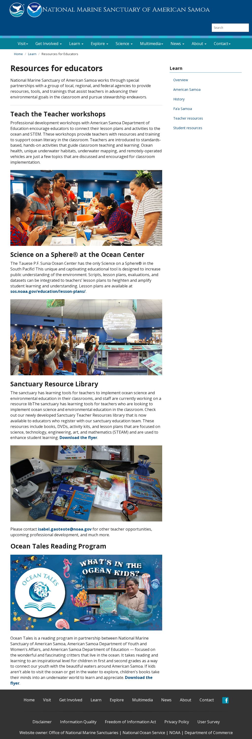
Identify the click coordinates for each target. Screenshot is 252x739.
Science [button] (123, 43)
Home (18, 54)
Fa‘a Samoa (182, 108)
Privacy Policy (176, 721)
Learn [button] (75, 43)
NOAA (174, 732)
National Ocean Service (144, 732)
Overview (180, 80)
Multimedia (142, 700)
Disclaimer (42, 721)
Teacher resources (188, 118)
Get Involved (70, 700)
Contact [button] (221, 43)
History (179, 99)
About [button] (198, 43)
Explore (117, 700)
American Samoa (187, 89)
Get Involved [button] (47, 43)
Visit (47, 700)
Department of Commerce (209, 732)
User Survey (208, 721)
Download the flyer (78, 437)
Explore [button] (98, 43)
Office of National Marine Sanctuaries (83, 732)
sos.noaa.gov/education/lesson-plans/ (48, 291)
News (166, 700)
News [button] (176, 43)
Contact (207, 700)
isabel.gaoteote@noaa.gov (65, 529)
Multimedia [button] (150, 43)
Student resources (187, 128)
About (185, 700)
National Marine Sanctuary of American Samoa (126, 9)
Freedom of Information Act (130, 721)
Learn (32, 54)
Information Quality (78, 721)
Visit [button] (22, 43)
